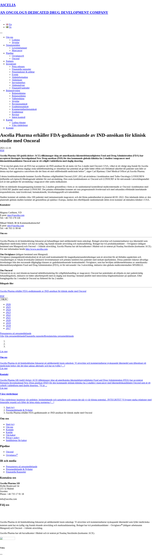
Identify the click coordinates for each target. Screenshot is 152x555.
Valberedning (18, 98)
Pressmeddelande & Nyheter (19, 410)
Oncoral (15, 58)
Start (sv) (10, 407)
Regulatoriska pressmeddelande (59, 336)
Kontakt (10, 128)
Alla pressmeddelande (14, 336)
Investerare (11, 64)
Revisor (15, 114)
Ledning (16, 40)
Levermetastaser (19, 48)
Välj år (4, 299)
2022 (8, 315)
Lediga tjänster (19, 122)
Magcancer (17, 50)
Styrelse (15, 42)
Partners (10, 61)
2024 (8, 309)
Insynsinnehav (18, 82)
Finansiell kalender (21, 88)
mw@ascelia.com (15, 225)
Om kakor (10, 435)
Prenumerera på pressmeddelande (15, 333)
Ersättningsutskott (20, 106)
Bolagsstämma (19, 93)
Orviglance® (18, 56)
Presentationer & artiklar (23, 72)
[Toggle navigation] (1, 32)
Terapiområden (13, 45)
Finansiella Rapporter (16, 472)
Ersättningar (17, 112)
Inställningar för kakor (16, 440)
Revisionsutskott (19, 104)
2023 (8, 312)
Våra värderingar (20, 125)
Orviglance (12, 455)
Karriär (9, 120)
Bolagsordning (19, 96)
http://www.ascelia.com (37, 249)
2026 (8, 304)
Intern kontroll (18, 117)
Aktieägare (17, 80)
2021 (8, 317)
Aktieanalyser (18, 85)
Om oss (9, 37)
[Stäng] (1, 554)
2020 (8, 320)
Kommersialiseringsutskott (24, 109)
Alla (2, 336)
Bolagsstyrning (13, 90)
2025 (8, 307)
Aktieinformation (20, 77)
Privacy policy (12, 437)
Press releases (18, 66)
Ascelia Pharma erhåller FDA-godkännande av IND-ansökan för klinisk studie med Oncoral (43, 291)
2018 (8, 325)
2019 (8, 323)
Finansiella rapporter (21, 69)
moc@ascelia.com (15, 215)
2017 (8, 328)
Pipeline (10, 53)
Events (15, 74)
